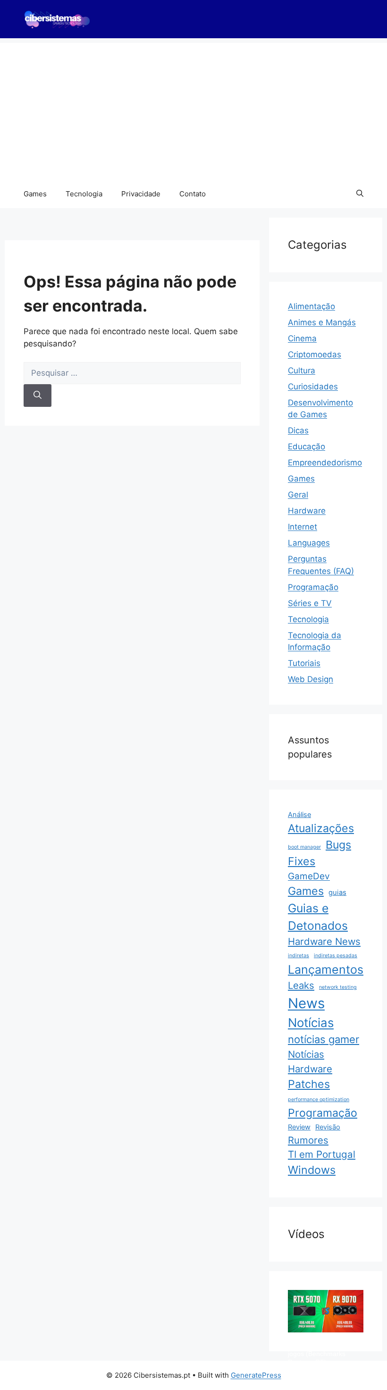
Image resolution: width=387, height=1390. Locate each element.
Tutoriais (304, 663)
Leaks (301, 985)
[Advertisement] (193, 109)
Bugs (338, 844)
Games (35, 193)
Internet (302, 526)
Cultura (301, 370)
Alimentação (311, 306)
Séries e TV (310, 603)
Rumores (308, 1140)
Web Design (310, 679)
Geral (298, 494)
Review (299, 1127)
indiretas (298, 955)
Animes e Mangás (322, 322)
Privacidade (140, 193)
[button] (360, 194)
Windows (312, 1170)
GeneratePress (256, 1375)
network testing (338, 987)
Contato (192, 193)
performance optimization (318, 1099)
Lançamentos (325, 969)
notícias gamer (323, 1039)
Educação (306, 446)
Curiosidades (313, 386)
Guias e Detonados (318, 917)
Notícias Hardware (310, 1061)
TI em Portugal (321, 1154)
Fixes (301, 861)
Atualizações (321, 828)
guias (337, 892)
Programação (313, 587)
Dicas (298, 430)
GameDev (309, 876)
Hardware (307, 510)
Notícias (311, 1022)
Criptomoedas (314, 354)
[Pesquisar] (37, 395)
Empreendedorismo (325, 462)
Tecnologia (84, 193)
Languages (309, 543)
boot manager (304, 847)
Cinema (302, 338)
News (306, 1003)
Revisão (327, 1127)
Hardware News (324, 941)
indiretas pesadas (335, 955)
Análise (299, 814)
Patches (309, 1084)
